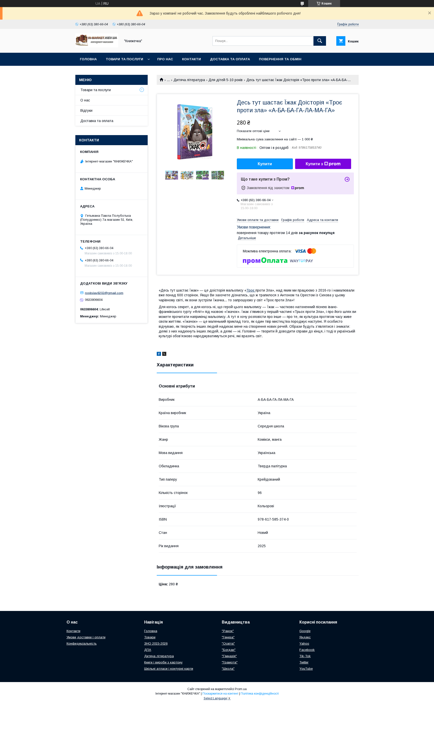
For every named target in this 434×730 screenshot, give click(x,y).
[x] (164, 355)
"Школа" (228, 668)
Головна (88, 59)
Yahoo (304, 643)
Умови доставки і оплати (86, 637)
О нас (85, 100)
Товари (149, 637)
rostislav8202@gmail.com (104, 293)
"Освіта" (228, 643)
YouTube (306, 668)
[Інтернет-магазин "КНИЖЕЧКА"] (96, 46)
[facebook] (159, 355)
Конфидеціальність (82, 643)
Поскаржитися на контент (220, 693)
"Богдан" (229, 650)
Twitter (303, 662)
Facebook (307, 650)
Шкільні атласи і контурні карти (168, 668)
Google (304, 631)
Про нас (165, 59)
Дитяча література (189, 80)
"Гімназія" (229, 656)
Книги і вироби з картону (163, 662)
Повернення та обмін (280, 59)
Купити (265, 164)
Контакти (191, 59)
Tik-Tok (305, 656)
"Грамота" (230, 662)
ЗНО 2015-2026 (156, 643)
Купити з (314, 164)
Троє (250, 290)
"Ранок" (228, 631)
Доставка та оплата (230, 59)
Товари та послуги (124, 59)
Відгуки (86, 110)
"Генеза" (228, 637)
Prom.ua (241, 689)
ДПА (147, 650)
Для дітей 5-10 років (225, 80)
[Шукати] (319, 41)
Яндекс (305, 637)
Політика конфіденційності (260, 693)
